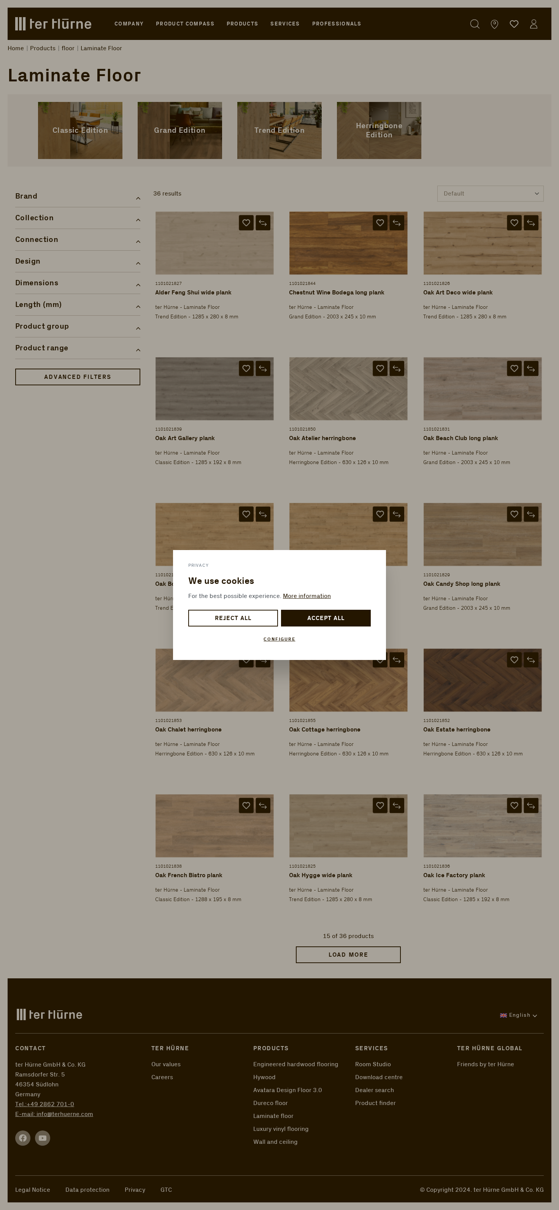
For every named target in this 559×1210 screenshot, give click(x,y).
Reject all (233, 618)
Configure (279, 639)
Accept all (326, 618)
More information (307, 596)
